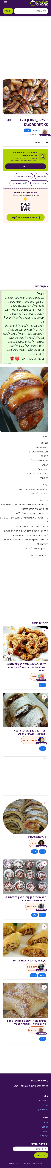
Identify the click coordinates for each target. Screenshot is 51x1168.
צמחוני (42, 975)
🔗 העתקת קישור (19, 183)
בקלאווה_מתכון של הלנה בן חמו (29, 960)
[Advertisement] (25, 50)
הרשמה (41, 1155)
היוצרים (45, 1105)
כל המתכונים (43, 1100)
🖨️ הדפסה (41, 176)
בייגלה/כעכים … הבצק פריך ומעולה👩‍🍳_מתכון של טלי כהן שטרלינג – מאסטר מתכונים (26, 667)
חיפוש (7, 10)
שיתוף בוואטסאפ (24, 176)
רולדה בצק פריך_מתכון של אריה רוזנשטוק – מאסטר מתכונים (29, 732)
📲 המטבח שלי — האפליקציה (26, 217)
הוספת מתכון (43, 1109)
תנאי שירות (44, 1135)
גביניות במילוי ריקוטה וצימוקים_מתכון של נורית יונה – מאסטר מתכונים (26, 1022)
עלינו (46, 1122)
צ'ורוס (43, 836)
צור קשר (45, 1126)
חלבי (27, 130)
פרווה (42, 685)
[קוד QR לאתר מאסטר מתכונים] (25, 207)
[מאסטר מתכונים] (39, 3)
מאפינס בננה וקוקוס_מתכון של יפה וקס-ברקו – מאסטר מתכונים (25, 899)
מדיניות (45, 1131)
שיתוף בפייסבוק (39, 183)
